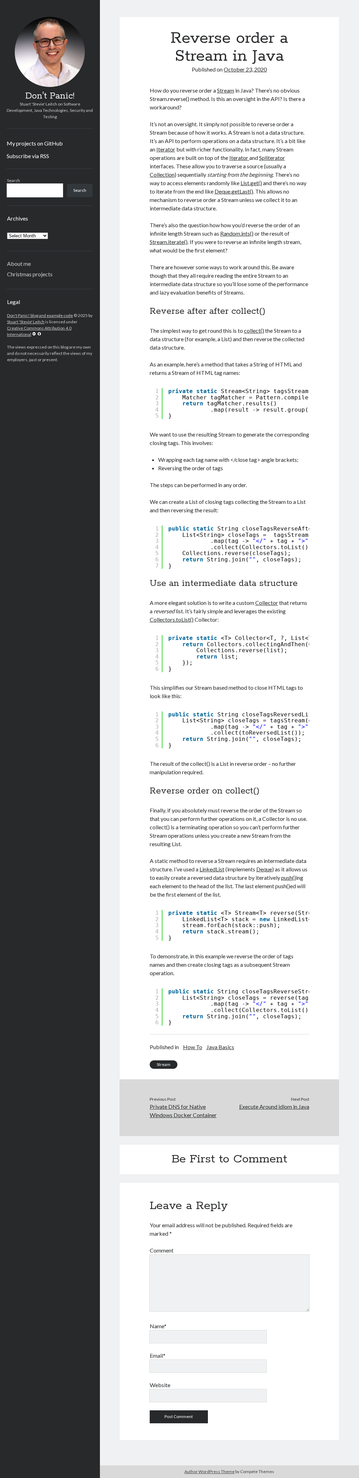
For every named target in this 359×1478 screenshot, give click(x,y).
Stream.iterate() (169, 241)
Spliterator (272, 157)
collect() (254, 330)
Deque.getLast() (234, 191)
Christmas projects (30, 274)
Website (160, 1385)
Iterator (165, 149)
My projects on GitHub (35, 143)
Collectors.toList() (172, 619)
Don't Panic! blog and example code (40, 315)
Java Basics (220, 1047)
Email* (157, 1355)
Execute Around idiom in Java (274, 1106)
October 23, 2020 (245, 69)
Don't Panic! (49, 96)
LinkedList (211, 869)
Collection (162, 174)
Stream (225, 90)
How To (192, 1047)
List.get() (251, 183)
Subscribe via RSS (28, 156)
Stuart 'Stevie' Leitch (26, 321)
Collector (266, 602)
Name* (158, 1326)
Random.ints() (236, 233)
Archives (17, 218)
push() (288, 877)
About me (19, 263)
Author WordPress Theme (209, 1471)
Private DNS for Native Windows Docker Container (183, 1110)
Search (13, 180)
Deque (264, 869)
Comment (162, 1250)
